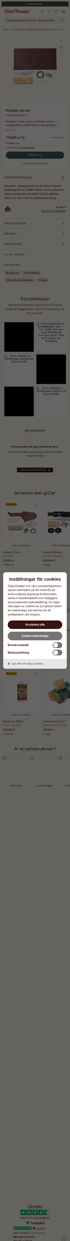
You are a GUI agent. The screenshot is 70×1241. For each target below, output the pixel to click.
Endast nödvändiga (35, 635)
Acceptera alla (35, 624)
